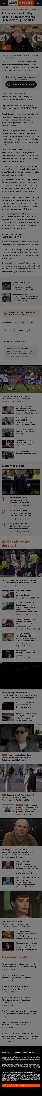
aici (24, 1065)
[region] (21, 1071)
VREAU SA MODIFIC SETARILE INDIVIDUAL (21, 1090)
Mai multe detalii (10, 1058)
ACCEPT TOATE (21, 1085)
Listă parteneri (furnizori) (6, 1081)
